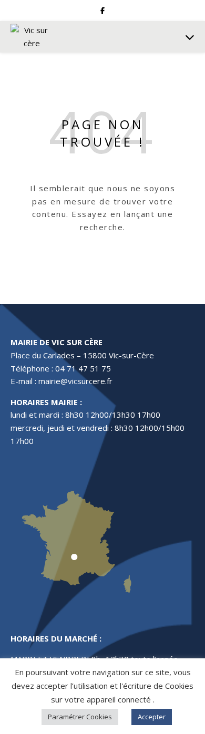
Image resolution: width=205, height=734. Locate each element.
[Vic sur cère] (32, 36)
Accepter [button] (152, 716)
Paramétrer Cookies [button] (80, 716)
